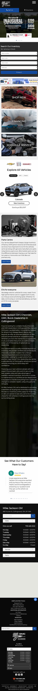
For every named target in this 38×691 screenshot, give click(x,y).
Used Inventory (18, 623)
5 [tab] (18, 498)
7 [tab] (21, 498)
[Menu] (34, 2)
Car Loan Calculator (18, 606)
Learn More (6, 261)
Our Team (18, 612)
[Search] (35, 628)
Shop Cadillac (18, 621)
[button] (35, 599)
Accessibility (13, 686)
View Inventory (19, 203)
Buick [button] (26, 175)
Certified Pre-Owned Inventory (18, 624)
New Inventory (18, 619)
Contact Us (5, 686)
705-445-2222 (30, 526)
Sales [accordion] (7, 521)
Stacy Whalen (19, 473)
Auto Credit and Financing (18, 608)
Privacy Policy (23, 686)
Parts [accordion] (7, 555)
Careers (18, 615)
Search (19, 72)
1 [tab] (16, 40)
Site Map (30, 686)
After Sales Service (18, 604)
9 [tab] (25, 498)
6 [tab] (19, 498)
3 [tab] (19, 40)
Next (36, 194)
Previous (2, 194)
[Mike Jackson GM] (5, 4)
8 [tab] (23, 498)
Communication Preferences (18, 614)
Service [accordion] (7, 549)
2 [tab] (18, 40)
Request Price (18, 603)
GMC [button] (20, 175)
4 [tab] (21, 40)
